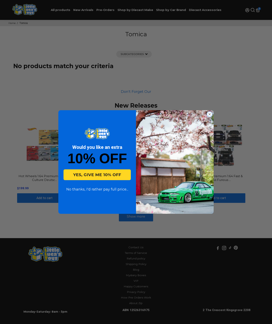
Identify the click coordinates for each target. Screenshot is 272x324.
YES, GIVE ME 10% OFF (97, 174)
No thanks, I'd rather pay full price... (97, 189)
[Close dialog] (209, 114)
